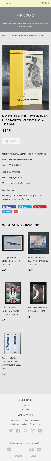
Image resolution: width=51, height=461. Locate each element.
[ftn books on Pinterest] (26, 432)
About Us (26, 410)
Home (4, 36)
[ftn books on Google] (33, 432)
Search (26, 406)
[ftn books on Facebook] (18, 432)
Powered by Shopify (32, 443)
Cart (47, 3)
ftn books (25, 15)
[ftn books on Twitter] (11, 432)
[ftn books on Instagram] (40, 432)
